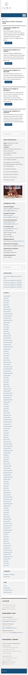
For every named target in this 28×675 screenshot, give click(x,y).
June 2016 (6, 563)
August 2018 (7, 506)
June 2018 (6, 510)
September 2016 (8, 556)
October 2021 (7, 424)
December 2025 (8, 313)
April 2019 (6, 488)
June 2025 (6, 327)
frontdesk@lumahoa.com (11, 224)
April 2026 (6, 305)
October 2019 (7, 475)
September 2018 (8, 503)
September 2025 (8, 320)
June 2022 (6, 406)
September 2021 (8, 426)
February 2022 (7, 415)
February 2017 (7, 545)
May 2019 (6, 486)
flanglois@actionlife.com (10, 210)
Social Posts (7, 576)
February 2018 (7, 519)
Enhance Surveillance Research (10, 89)
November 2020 (8, 446)
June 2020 (6, 457)
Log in (5, 585)
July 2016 (6, 561)
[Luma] (6, 6)
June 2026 (6, 300)
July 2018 (6, 508)
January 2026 (7, 311)
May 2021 (6, 435)
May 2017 (6, 539)
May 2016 (6, 565)
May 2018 (6, 512)
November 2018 (8, 499)
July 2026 (6, 298)
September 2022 (8, 400)
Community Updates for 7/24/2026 (13, 285)
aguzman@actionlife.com (11, 217)
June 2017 (6, 536)
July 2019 (6, 481)
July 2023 (6, 377)
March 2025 (7, 333)
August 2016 (7, 559)
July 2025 (6, 324)
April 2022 (6, 411)
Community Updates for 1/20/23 (11, 50)
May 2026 (6, 302)
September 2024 (8, 347)
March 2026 (7, 307)
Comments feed (8, 590)
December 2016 (8, 550)
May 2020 (6, 459)
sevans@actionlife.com (17, 241)
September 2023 (8, 373)
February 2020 (7, 466)
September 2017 (8, 530)
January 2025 (7, 338)
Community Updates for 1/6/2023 (11, 71)
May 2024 (6, 355)
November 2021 (8, 422)
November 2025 (8, 316)
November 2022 (8, 395)
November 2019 (8, 472)
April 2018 (6, 514)
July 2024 (6, 351)
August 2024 (7, 349)
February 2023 (7, 389)
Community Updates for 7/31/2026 (13, 282)
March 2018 (7, 517)
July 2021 (6, 430)
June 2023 (6, 380)
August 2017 (7, 532)
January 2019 (7, 495)
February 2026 (7, 309)
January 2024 (7, 364)
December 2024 (8, 340)
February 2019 (7, 492)
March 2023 (7, 386)
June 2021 (6, 433)
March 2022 (7, 413)
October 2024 (7, 344)
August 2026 (7, 296)
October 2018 (7, 501)
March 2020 (7, 464)
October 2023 (7, 371)
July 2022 (6, 404)
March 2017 (7, 543)
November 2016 (8, 552)
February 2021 (7, 442)
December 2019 (8, 470)
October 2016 (7, 554)
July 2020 (6, 455)
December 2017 (8, 523)
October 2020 (7, 448)
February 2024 (7, 362)
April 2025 (6, 331)
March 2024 (7, 360)
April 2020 (6, 461)
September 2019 (8, 477)
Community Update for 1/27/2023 (11, 28)
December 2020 (8, 444)
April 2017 (6, 541)
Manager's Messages (9, 574)
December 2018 (8, 497)
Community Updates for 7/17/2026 (13, 287)
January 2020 (7, 468)
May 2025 (6, 329)
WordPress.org (7, 592)
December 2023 (8, 366)
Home (5, 19)
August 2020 (7, 453)
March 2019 (7, 490)
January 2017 (7, 548)
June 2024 (6, 353)
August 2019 (7, 479)
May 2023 (6, 382)
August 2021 (7, 428)
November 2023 (8, 369)
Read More (8, 43)
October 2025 (7, 318)
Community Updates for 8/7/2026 (12, 280)
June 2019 (6, 483)
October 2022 (7, 397)
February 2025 (7, 336)
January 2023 (7, 391)
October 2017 (7, 528)
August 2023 (7, 375)
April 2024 (6, 358)
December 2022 (8, 393)
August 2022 (7, 402)
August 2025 (7, 322)
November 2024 (8, 342)
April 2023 (6, 384)
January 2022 (7, 417)
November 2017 (8, 525)
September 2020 (8, 450)
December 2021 (8, 419)
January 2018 (7, 521)
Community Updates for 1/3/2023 (11, 111)
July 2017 (6, 534)
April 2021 (6, 437)
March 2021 (7, 439)
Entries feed (7, 588)
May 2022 (6, 408)
